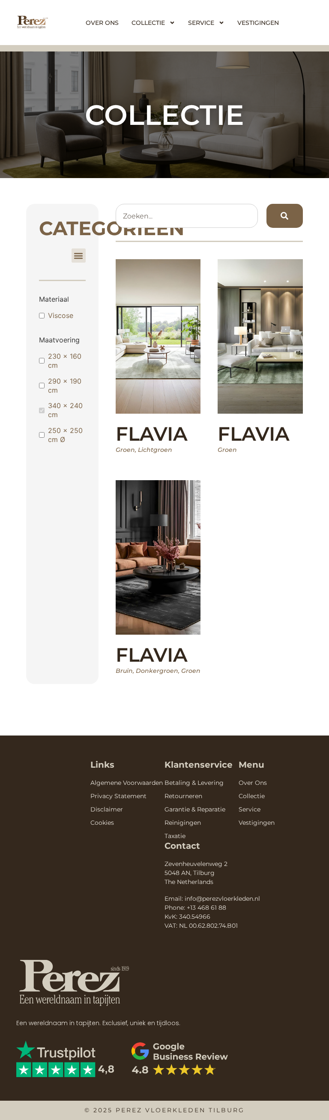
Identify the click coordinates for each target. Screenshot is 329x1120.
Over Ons (102, 23)
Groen (125, 450)
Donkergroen (157, 671)
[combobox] (187, 216)
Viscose (60, 315)
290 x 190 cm (64, 385)
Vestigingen (258, 23)
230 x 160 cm (64, 360)
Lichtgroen (155, 450)
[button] (79, 255)
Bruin (124, 671)
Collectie (148, 23)
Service (201, 23)
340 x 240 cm (65, 410)
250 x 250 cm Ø (65, 435)
